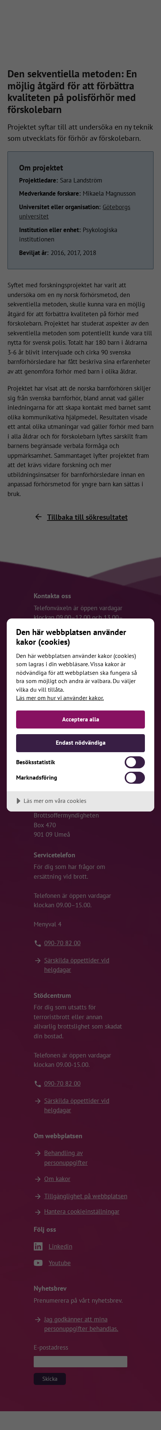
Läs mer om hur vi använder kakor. (60, 697)
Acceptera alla (80, 719)
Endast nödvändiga (81, 742)
